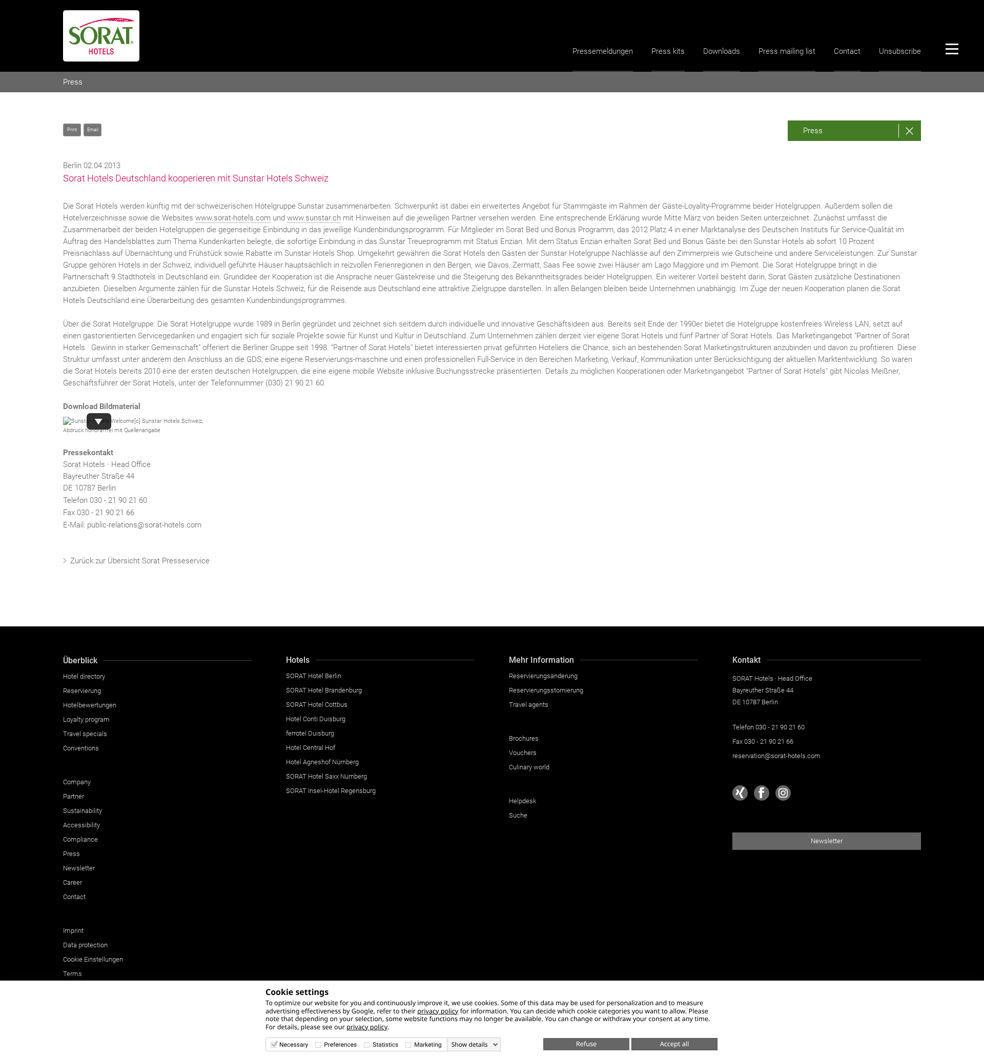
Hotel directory (84, 676)
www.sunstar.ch (314, 217)
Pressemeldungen (602, 51)
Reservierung (82, 690)
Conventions (81, 748)
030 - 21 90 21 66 (768, 741)
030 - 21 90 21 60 (118, 500)
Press (73, 82)
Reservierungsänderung (543, 676)
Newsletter (79, 868)
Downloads (721, 51)
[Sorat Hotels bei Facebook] (761, 793)
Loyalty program (86, 719)
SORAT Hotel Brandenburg (324, 690)
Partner (73, 796)
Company (77, 782)
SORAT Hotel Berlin (313, 676)
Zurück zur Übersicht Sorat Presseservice (140, 560)
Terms (72, 973)
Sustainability (82, 810)
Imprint (73, 930)
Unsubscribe (900, 51)
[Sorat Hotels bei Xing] (740, 793)
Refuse (586, 1043)
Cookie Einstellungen (93, 959)
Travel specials (85, 733)
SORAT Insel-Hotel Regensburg (331, 790)
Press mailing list (786, 51)
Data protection (85, 945)
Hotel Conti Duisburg (315, 719)
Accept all (674, 1043)
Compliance (80, 839)
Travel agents (528, 704)
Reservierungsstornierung (546, 690)
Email (92, 129)
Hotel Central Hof (310, 747)
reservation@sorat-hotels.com (776, 755)
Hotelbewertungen (89, 705)
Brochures (524, 738)
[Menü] (951, 48)
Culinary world (529, 767)
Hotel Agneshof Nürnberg (322, 762)
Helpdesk (522, 801)
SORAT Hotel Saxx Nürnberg (326, 776)
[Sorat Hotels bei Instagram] (783, 793)
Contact (847, 51)
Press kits (668, 51)
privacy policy (437, 1010)
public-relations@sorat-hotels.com (144, 525)
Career (72, 882)
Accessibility (81, 825)
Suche (518, 815)
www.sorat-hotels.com (233, 217)
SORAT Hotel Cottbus (316, 704)
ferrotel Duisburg (310, 733)
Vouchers (523, 752)
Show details (470, 1045)
